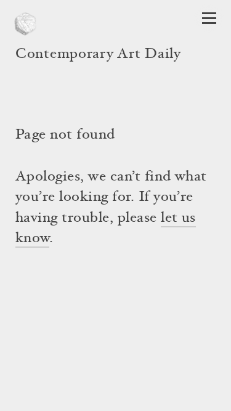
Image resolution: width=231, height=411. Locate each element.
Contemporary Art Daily (98, 54)
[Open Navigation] (209, 18)
